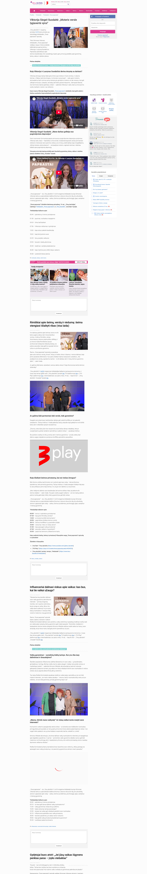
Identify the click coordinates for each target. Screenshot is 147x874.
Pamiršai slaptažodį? (103, 35)
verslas (38, 258)
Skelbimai (104, 10)
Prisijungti (103, 31)
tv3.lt (37, 32)
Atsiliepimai (113, 10)
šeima (32, 558)
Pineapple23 (96, 142)
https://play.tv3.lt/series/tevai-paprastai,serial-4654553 (55, 548)
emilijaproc (95, 152)
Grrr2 (94, 133)
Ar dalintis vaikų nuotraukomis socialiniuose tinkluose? (49, 649)
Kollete (94, 162)
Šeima (74, 10)
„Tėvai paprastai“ (59, 91)
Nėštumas (60, 10)
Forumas (97, 10)
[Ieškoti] (68, 4)
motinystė (33, 258)
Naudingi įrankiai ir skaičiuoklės (100, 95)
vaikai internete (52, 826)
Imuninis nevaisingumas (101, 196)
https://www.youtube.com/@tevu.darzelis (60, 546)
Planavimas (51, 10)
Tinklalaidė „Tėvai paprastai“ (50, 15)
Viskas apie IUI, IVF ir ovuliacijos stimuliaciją (102, 143)
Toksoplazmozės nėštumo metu (100, 124)
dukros (40, 558)
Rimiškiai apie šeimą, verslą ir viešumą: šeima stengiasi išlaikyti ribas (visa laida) (56, 324)
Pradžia (34, 10)
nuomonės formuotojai (43, 826)
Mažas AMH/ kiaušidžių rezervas (101, 199)
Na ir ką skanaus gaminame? (100, 189)
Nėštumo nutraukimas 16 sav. (100, 206)
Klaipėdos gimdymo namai (98, 134)
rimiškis (36, 558)
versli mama (43, 258)
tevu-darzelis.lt (36, 27)
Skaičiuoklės (89, 10)
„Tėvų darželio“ (60, 207)
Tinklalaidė (42, 10)
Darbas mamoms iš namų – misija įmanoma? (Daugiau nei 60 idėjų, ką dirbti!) (56, 65)
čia (60, 635)
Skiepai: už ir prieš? (98, 192)
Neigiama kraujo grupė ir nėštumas (101, 209)
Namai (81, 10)
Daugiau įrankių (111, 109)
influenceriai (34, 826)
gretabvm (95, 123)
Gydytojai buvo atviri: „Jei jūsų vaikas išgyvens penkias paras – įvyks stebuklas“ (56, 856)
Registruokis (106, 36)
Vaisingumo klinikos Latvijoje (100, 203)
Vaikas (68, 10)
